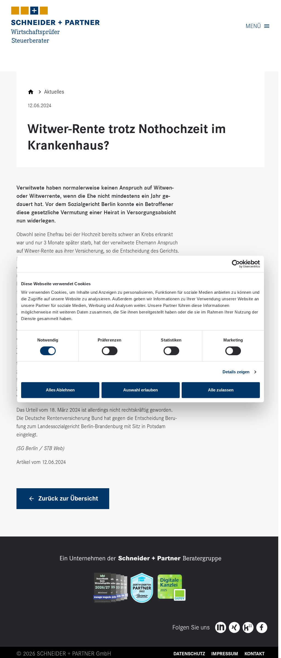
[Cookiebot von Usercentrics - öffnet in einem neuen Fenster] (236, 264)
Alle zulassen (221, 390)
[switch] (109, 350)
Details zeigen (236, 371)
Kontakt (255, 654)
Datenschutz (189, 654)
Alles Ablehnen (60, 390)
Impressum (224, 654)
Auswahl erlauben (140, 390)
